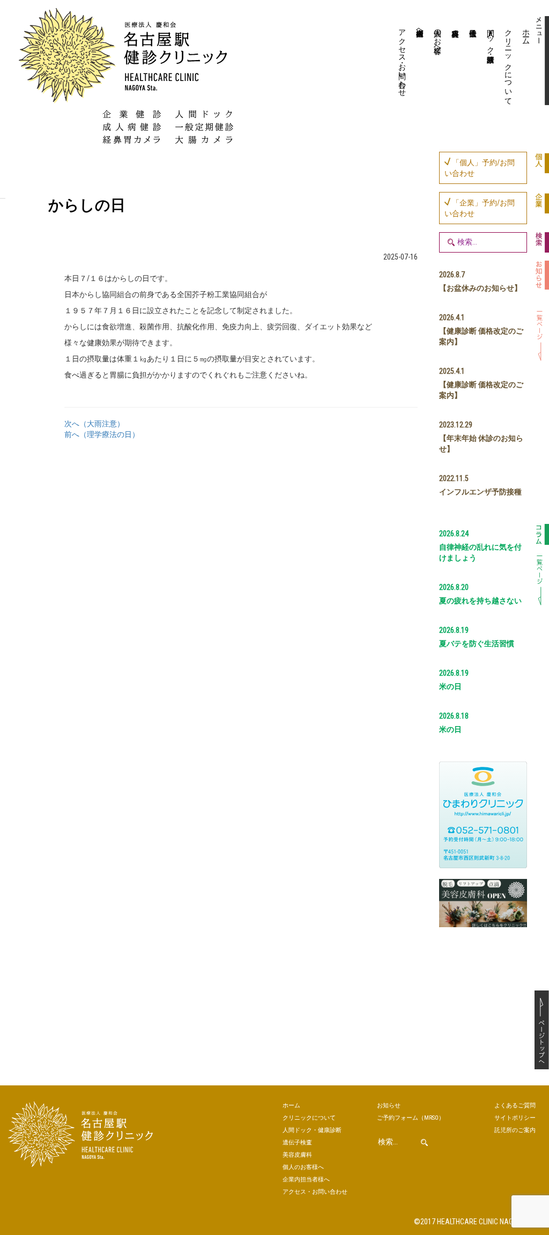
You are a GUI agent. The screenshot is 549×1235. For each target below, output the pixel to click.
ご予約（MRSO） (410, 1117)
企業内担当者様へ (420, 28)
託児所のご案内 (515, 1130)
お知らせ (388, 1105)
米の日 (450, 686)
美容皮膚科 (454, 61)
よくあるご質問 (515, 1105)
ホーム (526, 32)
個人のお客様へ (437, 37)
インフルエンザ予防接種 (480, 491)
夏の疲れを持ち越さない (480, 600)
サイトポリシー (515, 1117)
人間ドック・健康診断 (490, 37)
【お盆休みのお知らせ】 (480, 288)
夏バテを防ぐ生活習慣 (476, 643)
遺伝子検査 (471, 61)
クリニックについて (508, 62)
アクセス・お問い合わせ (402, 58)
